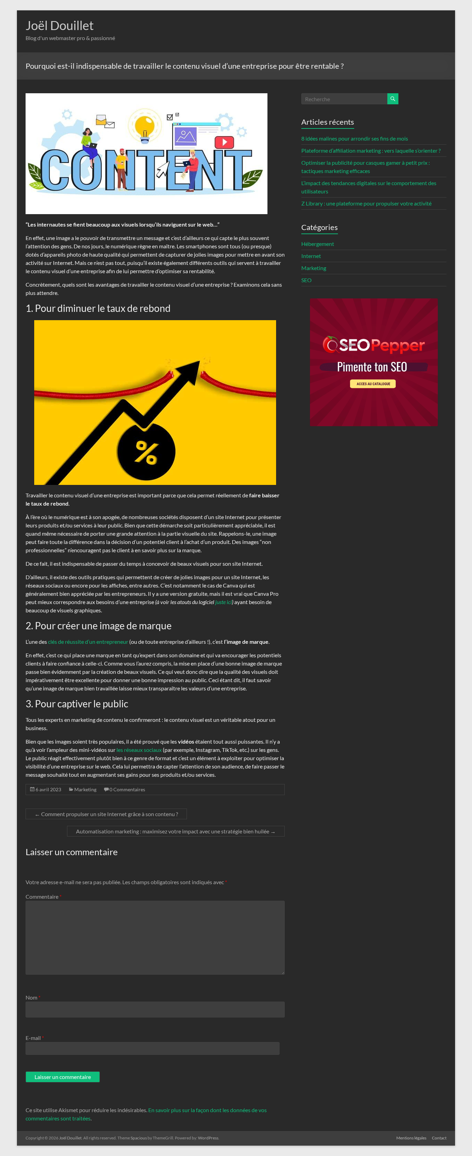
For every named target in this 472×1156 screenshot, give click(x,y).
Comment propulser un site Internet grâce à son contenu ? (106, 814)
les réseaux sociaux (139, 749)
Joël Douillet (60, 25)
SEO (306, 280)
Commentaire (44, 896)
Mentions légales (411, 1137)
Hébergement (317, 243)
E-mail (35, 1037)
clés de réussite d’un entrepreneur (88, 641)
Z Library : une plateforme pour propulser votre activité (366, 203)
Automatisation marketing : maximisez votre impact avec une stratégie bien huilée (176, 831)
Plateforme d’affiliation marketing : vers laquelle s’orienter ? (371, 150)
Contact (439, 1137)
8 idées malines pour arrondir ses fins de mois (354, 138)
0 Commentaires (127, 789)
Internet (311, 255)
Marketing (85, 789)
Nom (33, 997)
